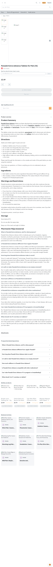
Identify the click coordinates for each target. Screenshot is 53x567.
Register (49, 2)
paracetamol (28, 132)
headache (31, 125)
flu (2, 129)
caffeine (29, 134)
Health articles (31, 12)
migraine (37, 125)
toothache (7, 127)
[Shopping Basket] (39, 3)
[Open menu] (5, 3)
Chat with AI (23, 12)
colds (47, 127)
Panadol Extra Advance (8, 123)
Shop (2, 12)
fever (33, 127)
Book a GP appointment (13, 12)
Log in (44, 2)
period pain (16, 127)
